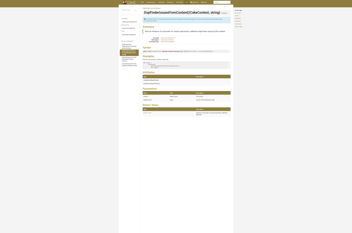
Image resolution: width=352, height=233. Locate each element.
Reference (161, 2)
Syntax (237, 15)
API (187, 2)
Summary (238, 13)
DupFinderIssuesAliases (129, 34)
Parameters (238, 24)
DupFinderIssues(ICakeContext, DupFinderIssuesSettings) (129, 46)
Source (204, 2)
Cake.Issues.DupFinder (128, 28)
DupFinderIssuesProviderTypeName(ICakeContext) (129, 64)
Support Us (195, 2)
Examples (238, 18)
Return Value (238, 26)
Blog (142, 2)
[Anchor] (155, 26)
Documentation (150, 2)
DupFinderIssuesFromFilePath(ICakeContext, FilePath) (129, 59)
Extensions (170, 2)
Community (179, 2)
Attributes (238, 21)
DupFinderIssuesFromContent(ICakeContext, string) (129, 52)
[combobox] (222, 2)
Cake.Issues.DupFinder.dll (129, 22)
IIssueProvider (147, 113)
